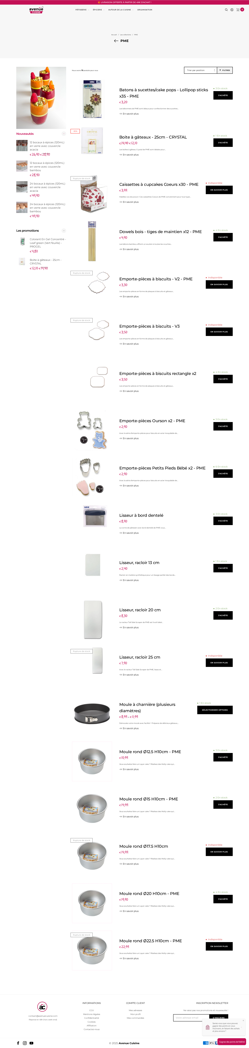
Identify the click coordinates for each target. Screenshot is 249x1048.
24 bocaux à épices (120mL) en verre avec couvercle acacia (47, 187)
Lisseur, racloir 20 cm (140, 609)
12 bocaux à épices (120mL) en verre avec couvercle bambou (47, 166)
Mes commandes (135, 1018)
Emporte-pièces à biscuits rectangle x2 (157, 373)
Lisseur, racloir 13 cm (139, 562)
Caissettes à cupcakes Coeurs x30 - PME (159, 184)
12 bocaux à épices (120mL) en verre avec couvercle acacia (47, 146)
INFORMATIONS (91, 1003)
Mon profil (135, 1014)
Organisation (144, 10)
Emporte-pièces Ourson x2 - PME (152, 420)
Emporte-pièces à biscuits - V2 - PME (156, 278)
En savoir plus (131, 114)
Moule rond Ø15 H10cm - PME (148, 799)
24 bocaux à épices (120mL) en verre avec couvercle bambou (47, 208)
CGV (91, 1010)
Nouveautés (25, 134)
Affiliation (91, 1025)
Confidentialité (91, 1018)
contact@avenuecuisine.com (43, 1016)
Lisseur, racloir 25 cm (139, 657)
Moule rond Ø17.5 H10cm (143, 846)
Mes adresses (135, 1010)
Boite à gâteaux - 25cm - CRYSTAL (46, 261)
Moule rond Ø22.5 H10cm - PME (150, 940)
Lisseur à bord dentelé (141, 515)
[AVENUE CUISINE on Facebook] (18, 1043)
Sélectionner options (215, 710)
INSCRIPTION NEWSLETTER (212, 1003)
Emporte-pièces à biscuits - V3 (149, 326)
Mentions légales (91, 1014)
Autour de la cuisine (119, 10)
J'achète (223, 95)
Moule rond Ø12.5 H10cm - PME (150, 751)
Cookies (92, 1022)
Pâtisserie (81, 10)
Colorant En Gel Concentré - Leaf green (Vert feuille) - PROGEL (48, 243)
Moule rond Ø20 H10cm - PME (149, 893)
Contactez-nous (92, 1029)
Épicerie (97, 10)
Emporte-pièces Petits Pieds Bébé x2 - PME (162, 468)
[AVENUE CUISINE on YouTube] (31, 1043)
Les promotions (27, 230)
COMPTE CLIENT (135, 1003)
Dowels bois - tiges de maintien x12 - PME (160, 231)
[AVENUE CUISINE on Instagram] (25, 1043)
